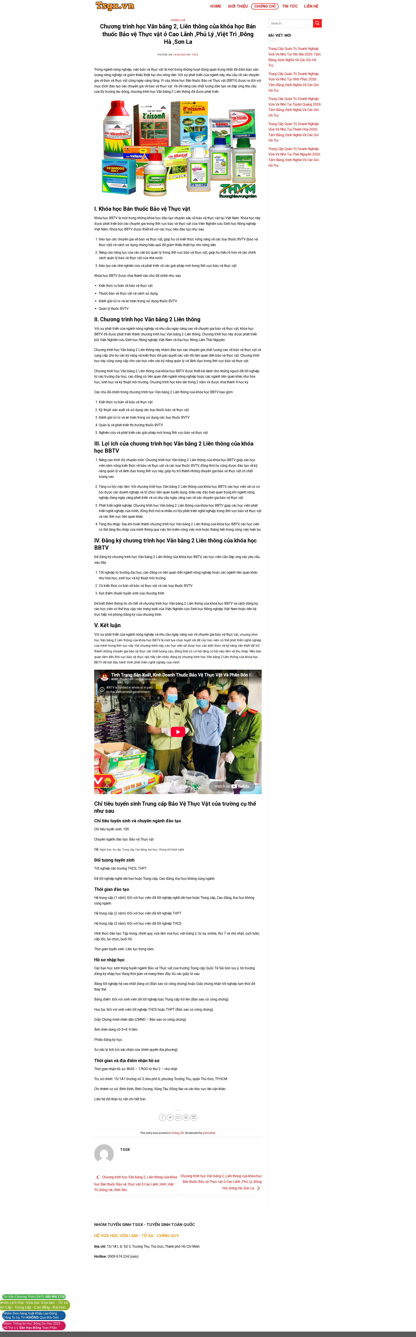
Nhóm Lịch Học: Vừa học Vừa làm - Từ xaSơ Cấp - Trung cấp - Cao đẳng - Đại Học (33, 1305)
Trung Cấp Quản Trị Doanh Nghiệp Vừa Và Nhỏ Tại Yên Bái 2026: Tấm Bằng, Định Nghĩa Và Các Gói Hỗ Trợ (294, 57)
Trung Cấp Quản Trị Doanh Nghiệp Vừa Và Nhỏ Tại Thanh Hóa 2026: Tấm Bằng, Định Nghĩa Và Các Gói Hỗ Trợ (293, 132)
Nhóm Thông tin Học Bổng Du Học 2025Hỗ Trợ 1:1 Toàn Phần (31, 1325)
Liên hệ (311, 6)
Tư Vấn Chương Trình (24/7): (34, 1296)
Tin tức (290, 6)
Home (215, 6)
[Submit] (317, 23)
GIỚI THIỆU (238, 6)
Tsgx (195, 54)
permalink (209, 1133)
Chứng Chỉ (264, 6)
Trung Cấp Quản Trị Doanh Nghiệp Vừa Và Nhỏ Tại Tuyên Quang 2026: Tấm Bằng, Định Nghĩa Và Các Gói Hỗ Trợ (294, 107)
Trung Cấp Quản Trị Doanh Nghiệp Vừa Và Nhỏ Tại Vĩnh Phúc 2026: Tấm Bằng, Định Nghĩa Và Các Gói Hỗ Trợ (293, 82)
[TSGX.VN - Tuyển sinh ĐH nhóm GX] (116, 6)
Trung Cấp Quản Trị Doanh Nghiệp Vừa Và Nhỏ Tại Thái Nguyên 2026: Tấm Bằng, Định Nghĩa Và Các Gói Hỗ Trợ (294, 157)
